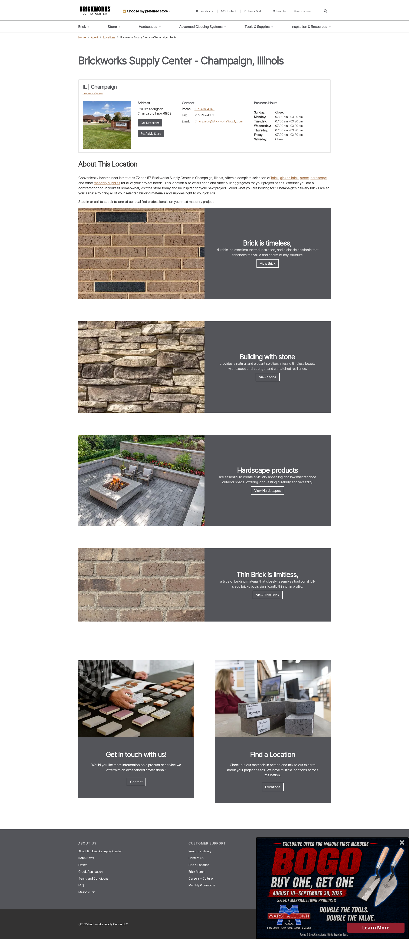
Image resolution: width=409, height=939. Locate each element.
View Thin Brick (267, 595)
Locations (206, 11)
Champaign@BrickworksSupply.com (218, 121)
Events (281, 11)
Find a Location (199, 865)
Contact (230, 11)
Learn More (376, 927)
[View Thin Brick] (141, 585)
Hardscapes (148, 26)
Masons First (303, 11)
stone (304, 178)
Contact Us (196, 858)
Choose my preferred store (147, 11)
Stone (112, 26)
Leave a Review (93, 93)
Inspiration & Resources (309, 26)
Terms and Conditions (93, 878)
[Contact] (136, 699)
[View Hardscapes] (141, 480)
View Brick (267, 263)
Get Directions (150, 123)
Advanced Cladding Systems (201, 26)
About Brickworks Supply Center (100, 851)
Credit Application (90, 871)
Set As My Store (151, 133)
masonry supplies (107, 183)
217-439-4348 (204, 109)
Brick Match (256, 11)
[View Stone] (141, 367)
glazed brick (289, 178)
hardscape (319, 178)
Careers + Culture (201, 878)
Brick (82, 26)
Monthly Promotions (202, 885)
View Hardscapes (267, 490)
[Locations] (273, 699)
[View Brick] (141, 253)
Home (82, 37)
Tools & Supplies (257, 26)
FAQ (81, 885)
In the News (86, 858)
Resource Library (200, 851)
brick (274, 178)
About (94, 37)
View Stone (267, 377)
